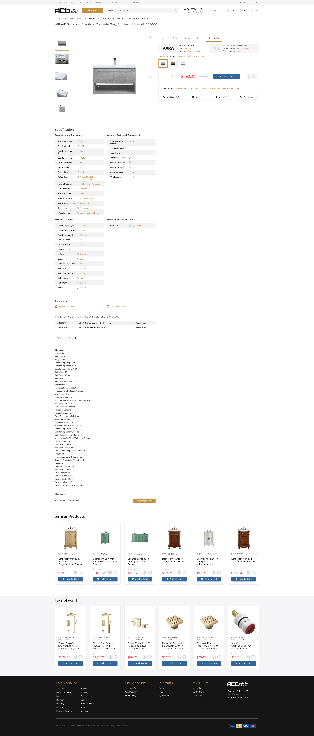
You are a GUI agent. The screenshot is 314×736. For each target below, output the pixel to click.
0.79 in (82, 225)
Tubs (83, 707)
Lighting (60, 707)
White (82, 158)
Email (197, 97)
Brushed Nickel (86, 177)
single (82, 172)
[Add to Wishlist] (254, 76)
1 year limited (137, 225)
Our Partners (198, 692)
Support (187, 38)
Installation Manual (66, 306)
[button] (150, 37)
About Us (244, 2)
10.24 (82, 244)
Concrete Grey (86, 179)
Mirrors (84, 689)
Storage (84, 700)
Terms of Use (122, 726)
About (164, 38)
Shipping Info (118, 2)
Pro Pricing (248, 97)
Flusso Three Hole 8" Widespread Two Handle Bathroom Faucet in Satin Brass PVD (139, 646)
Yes (133, 148)
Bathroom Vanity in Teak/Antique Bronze (173, 560)
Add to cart (228, 76)
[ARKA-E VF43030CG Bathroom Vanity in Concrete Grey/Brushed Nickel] (163, 63)
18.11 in (83, 283)
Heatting (60, 703)
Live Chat (222, 97)
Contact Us (227, 46)
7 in (81, 278)
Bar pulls (83, 188)
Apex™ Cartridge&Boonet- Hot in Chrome (241, 646)
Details (200, 38)
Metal (88, 184)
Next (257, 554)
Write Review (144, 501)
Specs (175, 38)
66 (81, 263)
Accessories (61, 689)
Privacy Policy (108, 726)
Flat (81, 151)
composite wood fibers (89, 213)
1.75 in (82, 273)
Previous (56, 554)
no (133, 141)
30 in (82, 230)
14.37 (82, 239)
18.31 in (83, 235)
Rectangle (84, 208)
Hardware (60, 700)
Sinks (83, 696)
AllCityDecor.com (91, 726)
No (81, 141)
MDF (82, 146)
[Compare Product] (249, 76)
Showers (84, 692)
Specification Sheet (118, 306)
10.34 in (83, 268)
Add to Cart (72, 579)
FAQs (257, 2)
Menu (94, 10)
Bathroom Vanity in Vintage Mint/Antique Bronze (105, 562)
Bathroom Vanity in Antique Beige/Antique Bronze (70, 562)
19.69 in (83, 254)
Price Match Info (131, 692)
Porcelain (96, 184)
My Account (163, 696)
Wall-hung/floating (88, 198)
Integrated (84, 203)
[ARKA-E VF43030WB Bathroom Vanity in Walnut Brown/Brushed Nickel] (173, 63)
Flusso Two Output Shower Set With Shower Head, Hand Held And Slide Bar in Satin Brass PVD (70, 646)
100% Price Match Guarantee (93, 2)
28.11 (82, 249)
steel (82, 193)
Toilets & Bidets (87, 703)
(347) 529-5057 (192, 9)
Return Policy (135, 2)
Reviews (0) (214, 38)
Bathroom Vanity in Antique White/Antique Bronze (207, 562)
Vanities (84, 711)
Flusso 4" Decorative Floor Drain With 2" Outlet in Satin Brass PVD (173, 646)
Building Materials (64, 692)
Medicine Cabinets (64, 711)
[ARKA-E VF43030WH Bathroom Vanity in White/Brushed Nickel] (183, 63)
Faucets (59, 696)
